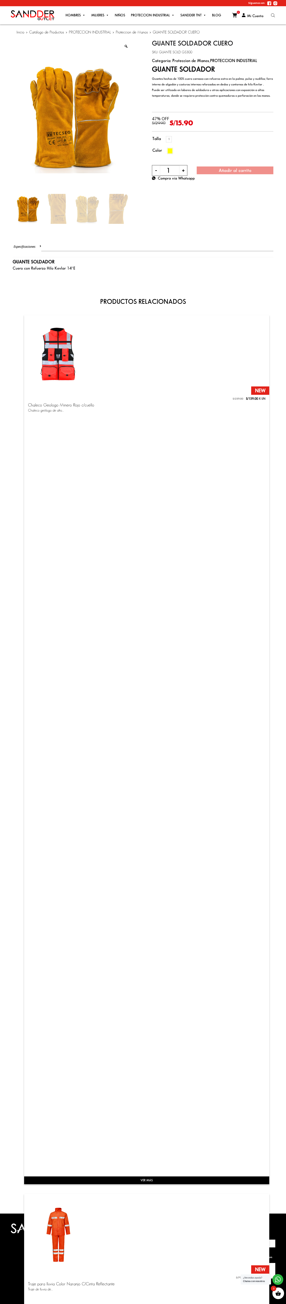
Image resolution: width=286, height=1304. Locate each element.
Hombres (73, 15)
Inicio (20, 32)
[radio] (169, 139)
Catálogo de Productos (46, 32)
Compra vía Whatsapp (176, 178)
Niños (120, 15)
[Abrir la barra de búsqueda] (273, 15)
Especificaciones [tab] (24, 246)
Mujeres (97, 15)
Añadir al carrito (235, 170)
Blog (216, 15)
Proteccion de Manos (132, 32)
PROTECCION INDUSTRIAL (150, 15)
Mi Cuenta (255, 16)
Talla (156, 138)
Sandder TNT (191, 15)
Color (157, 150)
